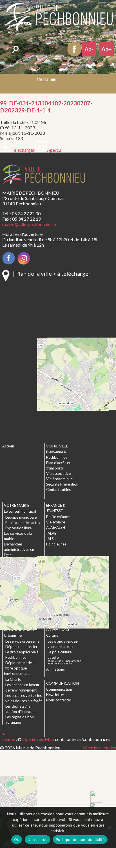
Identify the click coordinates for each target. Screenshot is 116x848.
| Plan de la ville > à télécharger (51, 273)
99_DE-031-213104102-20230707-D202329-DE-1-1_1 (46, 106)
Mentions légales (99, 747)
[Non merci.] (109, 827)
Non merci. (38, 839)
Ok (16, 839)
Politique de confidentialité (80, 839)
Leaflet (9, 739)
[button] (67, 81)
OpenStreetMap (38, 739)
